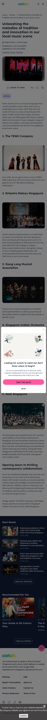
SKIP (23, 389)
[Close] (43, 329)
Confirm (23, 716)
